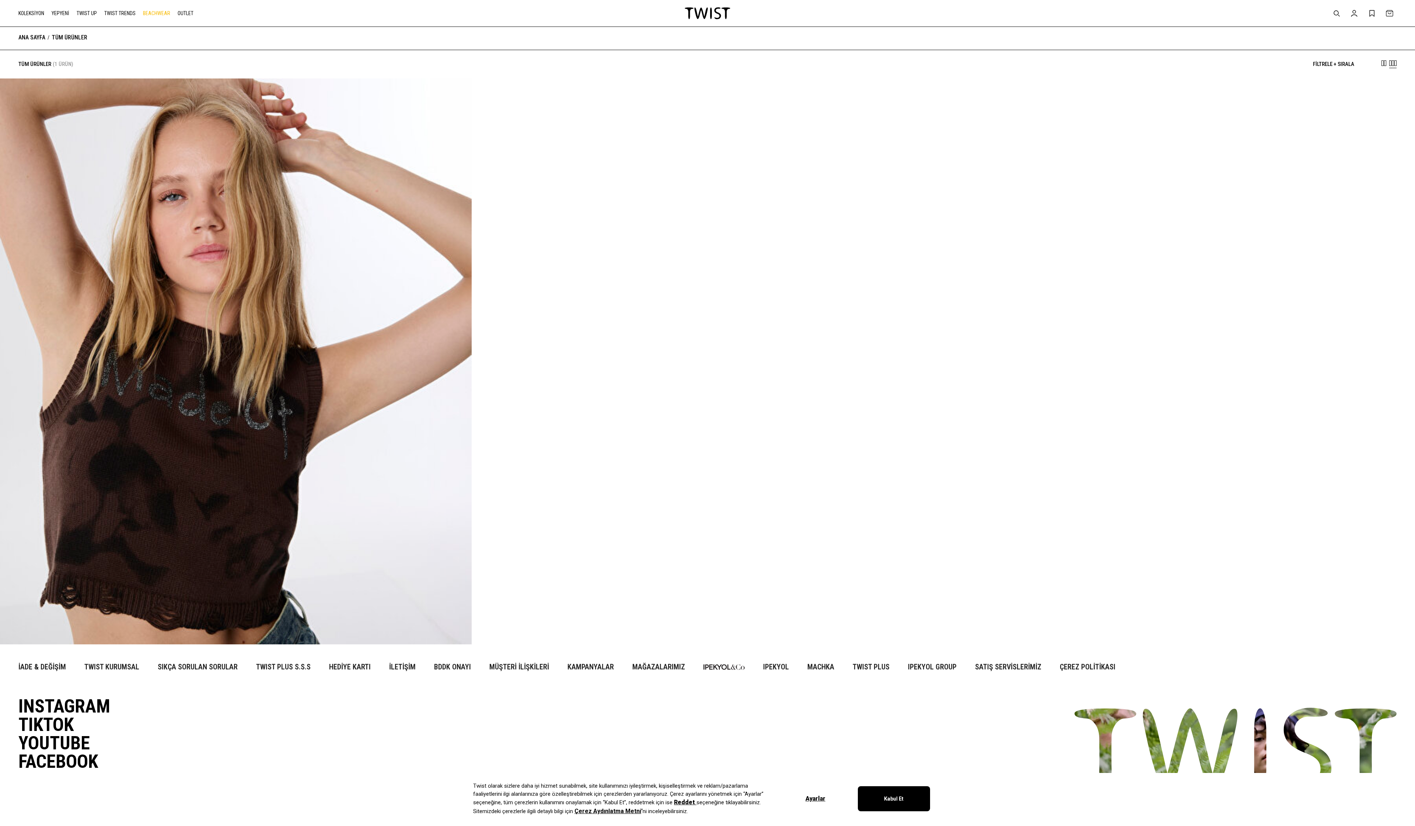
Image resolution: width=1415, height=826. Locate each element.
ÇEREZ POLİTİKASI (1087, 667)
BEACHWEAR (156, 13)
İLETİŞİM (402, 667)
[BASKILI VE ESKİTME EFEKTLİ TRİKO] (236, 621)
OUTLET (185, 13)
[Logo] (707, 13)
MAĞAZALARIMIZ (658, 667)
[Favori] (455, 95)
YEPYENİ (60, 13)
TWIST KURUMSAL (111, 667)
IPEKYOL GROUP (932, 667)
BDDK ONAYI (452, 667)
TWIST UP (87, 13)
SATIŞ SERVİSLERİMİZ (1008, 667)
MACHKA (820, 667)
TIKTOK (46, 724)
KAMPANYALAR (590, 667)
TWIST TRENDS (120, 13)
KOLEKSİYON (31, 13)
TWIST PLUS (871, 667)
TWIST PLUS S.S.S (283, 667)
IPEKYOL (776, 667)
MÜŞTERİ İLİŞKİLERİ (519, 667)
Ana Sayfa (31, 37)
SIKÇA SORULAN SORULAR (198, 667)
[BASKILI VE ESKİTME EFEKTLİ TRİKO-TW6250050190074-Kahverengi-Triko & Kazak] (236, 361)
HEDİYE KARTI (350, 667)
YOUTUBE (54, 743)
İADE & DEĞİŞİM (42, 667)
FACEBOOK (58, 761)
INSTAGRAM (64, 706)
